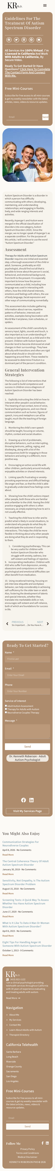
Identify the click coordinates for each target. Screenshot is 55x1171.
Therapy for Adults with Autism (23, 709)
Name (8, 652)
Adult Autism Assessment (20, 706)
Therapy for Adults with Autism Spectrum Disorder (26, 257)
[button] (45, 5)
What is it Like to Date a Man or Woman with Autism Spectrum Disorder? (25, 924)
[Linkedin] (47, 1143)
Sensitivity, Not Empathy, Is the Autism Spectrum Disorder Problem (26, 882)
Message (10, 721)
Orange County (14, 1066)
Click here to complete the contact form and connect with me (27, 72)
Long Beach (12, 1056)
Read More (8, 854)
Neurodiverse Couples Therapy (23, 712)
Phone (8, 685)
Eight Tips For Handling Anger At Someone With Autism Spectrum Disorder (27, 944)
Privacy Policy (27, 1148)
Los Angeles (12, 1081)
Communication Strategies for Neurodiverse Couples (20, 843)
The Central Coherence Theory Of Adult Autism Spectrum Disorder (25, 863)
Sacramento (12, 1071)
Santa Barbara (13, 1052)
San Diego (11, 1076)
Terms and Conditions (27, 1152)
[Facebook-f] (42, 1143)
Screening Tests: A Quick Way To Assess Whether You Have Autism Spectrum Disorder (25, 903)
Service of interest (15, 701)
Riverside (11, 1061)
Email (8, 669)
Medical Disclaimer (27, 1156)
